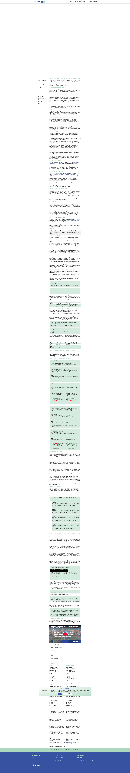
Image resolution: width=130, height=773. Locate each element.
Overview (71, 1)
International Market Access (59, 758)
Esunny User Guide (41, 101)
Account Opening (80, 757)
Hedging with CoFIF (41, 92)
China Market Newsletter (81, 762)
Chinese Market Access (58, 757)
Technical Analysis (54, 658)
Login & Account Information (56, 647)
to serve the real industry (68, 196)
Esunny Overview (53, 650)
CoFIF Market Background (40, 87)
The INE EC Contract (41, 89)
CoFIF (51, 684)
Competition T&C (75, 749)
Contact (90, 1)
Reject (65, 693)
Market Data (52, 652)
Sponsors (84, 1)
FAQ (87, 1)
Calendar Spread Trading (41, 99)
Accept (60, 693)
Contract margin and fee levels (55, 706)
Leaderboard (76, 1)
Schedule (80, 1)
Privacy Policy (60, 749)
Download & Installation (55, 644)
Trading (51, 655)
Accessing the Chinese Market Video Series (85, 760)
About (33, 757)
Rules (39, 103)
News (33, 758)
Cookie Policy (67, 749)
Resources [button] (95, 1)
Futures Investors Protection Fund (66, 221)
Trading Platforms (57, 760)
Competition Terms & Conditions (71, 742)
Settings (69, 693)
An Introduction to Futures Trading (41, 84)
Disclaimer (53, 749)
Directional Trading (41, 96)
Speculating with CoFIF (42, 94)
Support (52, 660)
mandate (61, 196)
